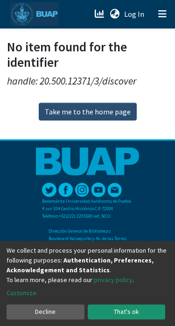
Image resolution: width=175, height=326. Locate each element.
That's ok (126, 311)
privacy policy (113, 280)
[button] (114, 14)
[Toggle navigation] (162, 14)
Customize (21, 293)
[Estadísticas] (100, 14)
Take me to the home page (88, 111)
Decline (45, 311)
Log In (135, 14)
